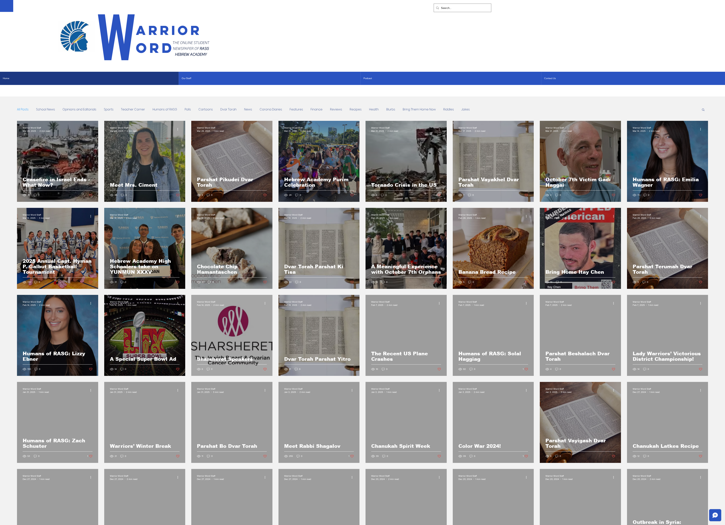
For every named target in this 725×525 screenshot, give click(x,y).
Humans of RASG (165, 109)
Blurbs (390, 109)
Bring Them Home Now (419, 109)
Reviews (336, 109)
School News (45, 109)
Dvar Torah (228, 109)
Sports (108, 109)
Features (296, 109)
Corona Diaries (271, 109)
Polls (188, 109)
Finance (316, 109)
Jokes (465, 109)
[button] (703, 110)
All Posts (23, 109)
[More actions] (92, 129)
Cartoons (205, 109)
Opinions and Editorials (79, 109)
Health (374, 109)
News (248, 109)
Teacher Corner (133, 109)
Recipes (356, 109)
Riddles (448, 109)
